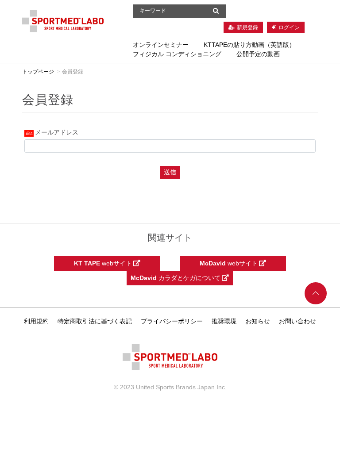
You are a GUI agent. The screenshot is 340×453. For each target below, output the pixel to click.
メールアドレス (56, 132)
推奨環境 (224, 321)
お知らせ (257, 321)
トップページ (38, 72)
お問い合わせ (297, 321)
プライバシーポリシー (172, 321)
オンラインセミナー (161, 44)
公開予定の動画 (258, 54)
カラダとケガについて (176, 277)
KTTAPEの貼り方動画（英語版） (249, 44)
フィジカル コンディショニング (177, 54)
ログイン (289, 27)
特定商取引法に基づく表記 (95, 321)
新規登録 (247, 27)
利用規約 (36, 321)
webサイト (103, 263)
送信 (170, 172)
